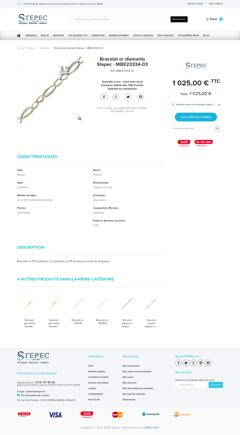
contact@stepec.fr (35, 391)
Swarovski (98, 35)
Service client (195, 4)
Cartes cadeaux (143, 35)
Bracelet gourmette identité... (29, 323)
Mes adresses (130, 382)
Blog (206, 35)
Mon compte (130, 356)
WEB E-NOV (152, 427)
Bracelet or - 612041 (78, 322)
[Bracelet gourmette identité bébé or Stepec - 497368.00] (54, 307)
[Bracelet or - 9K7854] (103, 307)
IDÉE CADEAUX (165, 35)
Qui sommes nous (188, 35)
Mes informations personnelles (138, 388)
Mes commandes (131, 366)
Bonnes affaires (119, 35)
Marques (31, 35)
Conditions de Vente (98, 377)
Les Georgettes (77, 35)
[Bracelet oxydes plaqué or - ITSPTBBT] (151, 307)
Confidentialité (95, 394)
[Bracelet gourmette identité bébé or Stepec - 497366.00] (29, 307)
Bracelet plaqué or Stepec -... (127, 323)
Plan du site (94, 399)
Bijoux (45, 35)
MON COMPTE (216, 4)
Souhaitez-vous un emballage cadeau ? (193, 104)
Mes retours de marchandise (137, 371)
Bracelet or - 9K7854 (102, 322)
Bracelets (45, 48)
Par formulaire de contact (35, 395)
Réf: (113, 71)
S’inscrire (216, 384)
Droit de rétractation (98, 382)
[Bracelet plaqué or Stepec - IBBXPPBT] (127, 307)
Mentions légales (96, 371)
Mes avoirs (128, 377)
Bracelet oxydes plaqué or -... (151, 323)
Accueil (21, 48)
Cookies (92, 388)
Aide (90, 366)
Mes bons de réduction (134, 394)
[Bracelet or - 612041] (78, 307)
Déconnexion (129, 399)
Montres (58, 35)
